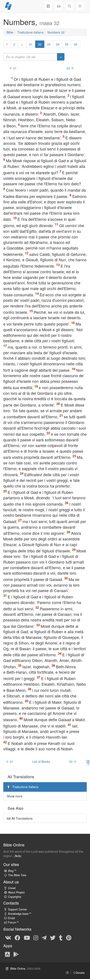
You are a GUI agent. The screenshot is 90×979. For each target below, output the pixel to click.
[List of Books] (48, 6)
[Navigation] (79, 6)
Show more (14, 796)
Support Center (17, 909)
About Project (16, 892)
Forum (13, 922)
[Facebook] (17, 937)
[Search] (69, 6)
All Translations (22, 818)
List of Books (41, 761)
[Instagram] (35, 937)
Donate (80, 973)
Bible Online (17, 969)
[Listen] (58, 6)
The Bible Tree (17, 875)
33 (48, 44)
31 (31, 44)
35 (66, 44)
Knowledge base (19, 914)
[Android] (16, 954)
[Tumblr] (60, 937)
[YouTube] (27, 937)
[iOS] (7, 954)
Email (11, 918)
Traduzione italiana (30, 32)
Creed (12, 888)
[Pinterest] (68, 937)
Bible (10, 32)
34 (57, 44)
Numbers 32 (55, 32)
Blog (12, 871)
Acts (18, 856)
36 (75, 44)
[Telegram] (44, 937)
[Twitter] (52, 937)
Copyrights (14, 897)
